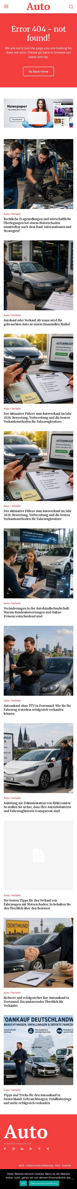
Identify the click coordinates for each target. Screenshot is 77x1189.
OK (23, 1183)
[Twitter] (39, 1149)
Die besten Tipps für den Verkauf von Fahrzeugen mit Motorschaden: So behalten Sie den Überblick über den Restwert (37, 904)
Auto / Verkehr (12, 214)
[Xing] (47, 1149)
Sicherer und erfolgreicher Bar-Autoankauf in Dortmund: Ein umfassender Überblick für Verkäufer (36, 1001)
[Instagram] (13, 1149)
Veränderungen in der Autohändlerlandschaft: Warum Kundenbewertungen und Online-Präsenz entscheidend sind (37, 612)
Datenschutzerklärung (44, 1183)
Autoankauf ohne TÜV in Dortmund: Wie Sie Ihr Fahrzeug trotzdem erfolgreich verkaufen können (37, 709)
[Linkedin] (22, 1149)
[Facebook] (4, 1149)
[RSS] (30, 1149)
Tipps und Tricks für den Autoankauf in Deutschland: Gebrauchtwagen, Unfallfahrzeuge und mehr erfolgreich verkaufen (38, 1099)
